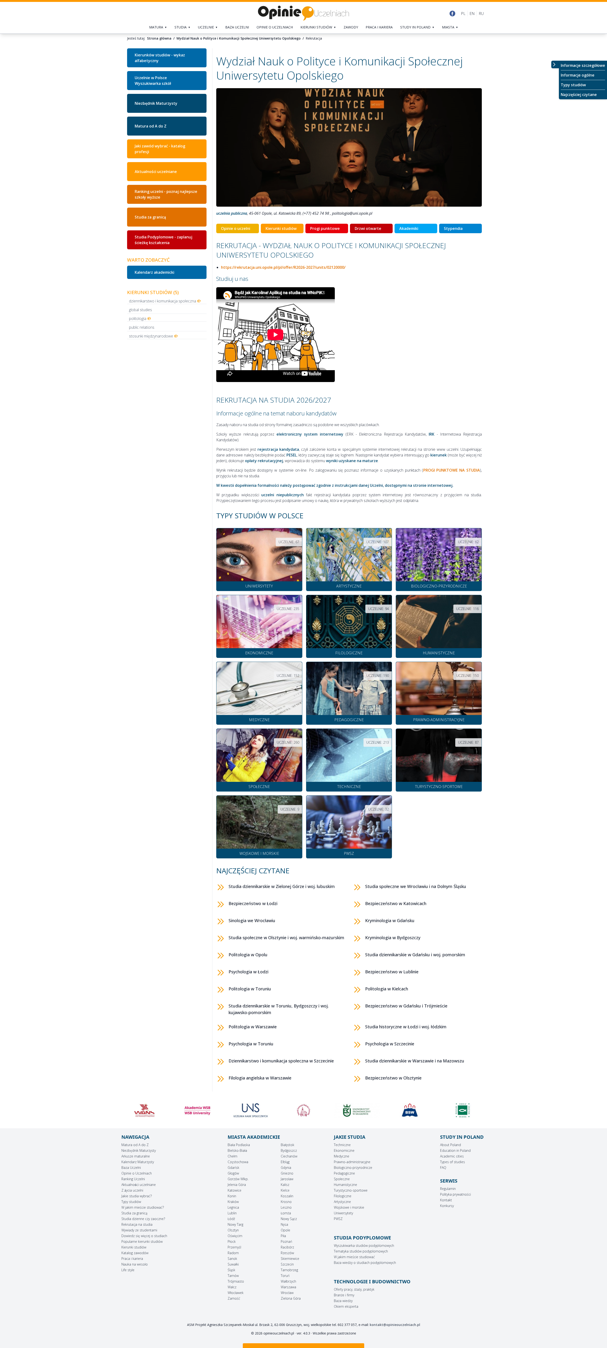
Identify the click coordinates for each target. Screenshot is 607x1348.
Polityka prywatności (455, 1194)
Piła (283, 1236)
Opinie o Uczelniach (136, 1173)
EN (472, 13)
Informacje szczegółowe (583, 65)
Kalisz (285, 1184)
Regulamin (448, 1188)
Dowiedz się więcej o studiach (144, 1236)
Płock (232, 1241)
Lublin (232, 1213)
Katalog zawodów (134, 1253)
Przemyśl (234, 1247)
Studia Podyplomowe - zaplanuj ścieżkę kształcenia (163, 239)
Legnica (233, 1207)
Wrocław (287, 1292)
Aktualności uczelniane (138, 1184)
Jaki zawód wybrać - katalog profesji (160, 148)
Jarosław (287, 1179)
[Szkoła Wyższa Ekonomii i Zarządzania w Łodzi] (410, 1110)
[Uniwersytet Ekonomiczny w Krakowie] (303, 1110)
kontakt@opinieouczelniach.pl (395, 1324)
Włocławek (236, 1292)
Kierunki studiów (316, 27)
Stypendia (453, 228)
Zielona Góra (291, 1298)
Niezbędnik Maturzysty (156, 103)
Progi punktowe (325, 228)
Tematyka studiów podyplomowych (361, 1251)
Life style (127, 1270)
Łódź (231, 1218)
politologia (137, 318)
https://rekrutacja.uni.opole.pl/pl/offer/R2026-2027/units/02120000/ (283, 267)
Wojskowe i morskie (349, 1207)
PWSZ (338, 1218)
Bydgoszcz (289, 1150)
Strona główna (159, 38)
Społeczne (342, 1179)
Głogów (233, 1173)
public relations (141, 327)
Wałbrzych (288, 1281)
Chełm (232, 1156)
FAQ (443, 1167)
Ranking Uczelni (133, 1179)
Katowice (234, 1190)
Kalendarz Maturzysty (137, 1162)
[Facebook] (452, 13)
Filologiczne (342, 1196)
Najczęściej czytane (579, 94)
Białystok (287, 1145)
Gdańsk (233, 1167)
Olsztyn (233, 1230)
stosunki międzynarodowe (151, 336)
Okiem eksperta (346, 1306)
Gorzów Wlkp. (238, 1179)
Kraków (233, 1201)
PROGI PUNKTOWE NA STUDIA (451, 470)
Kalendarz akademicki (154, 272)
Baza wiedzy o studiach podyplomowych (365, 1262)
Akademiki (408, 228)
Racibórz (287, 1247)
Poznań (286, 1241)
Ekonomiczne (344, 1150)
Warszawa (288, 1287)
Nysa (284, 1224)
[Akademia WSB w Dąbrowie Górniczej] (144, 1110)
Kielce (285, 1190)
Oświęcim (235, 1236)
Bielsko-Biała (237, 1150)
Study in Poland (415, 27)
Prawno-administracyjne (352, 1162)
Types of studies (452, 1162)
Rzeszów (287, 1253)
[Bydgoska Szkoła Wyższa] (357, 1110)
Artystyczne (342, 1201)
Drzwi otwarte (368, 228)
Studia (181, 27)
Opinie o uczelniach (275, 27)
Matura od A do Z (150, 126)
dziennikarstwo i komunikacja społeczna (162, 301)
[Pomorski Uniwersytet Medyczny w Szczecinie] (250, 1110)
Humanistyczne (345, 1184)
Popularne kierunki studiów (142, 1241)
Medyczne (341, 1156)
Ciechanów (289, 1156)
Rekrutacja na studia (136, 1224)
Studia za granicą (150, 217)
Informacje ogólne (577, 75)
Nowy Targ (235, 1224)
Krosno (286, 1201)
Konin (232, 1196)
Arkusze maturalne (135, 1156)
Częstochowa (238, 1162)
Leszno (286, 1207)
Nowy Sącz (289, 1218)
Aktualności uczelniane (156, 171)
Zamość (234, 1298)
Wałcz (232, 1287)
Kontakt (446, 1200)
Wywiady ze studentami (139, 1230)
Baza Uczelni (131, 1167)
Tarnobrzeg (289, 1270)
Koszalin (287, 1196)
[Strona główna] (303, 13)
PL (463, 13)
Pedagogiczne (344, 1173)
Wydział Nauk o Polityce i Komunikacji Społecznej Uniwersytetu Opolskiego (238, 38)
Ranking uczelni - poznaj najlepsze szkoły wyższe (166, 194)
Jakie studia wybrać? (136, 1196)
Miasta (448, 27)
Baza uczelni (237, 27)
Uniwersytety (343, 1213)
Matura (156, 27)
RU (481, 13)
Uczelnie (206, 27)
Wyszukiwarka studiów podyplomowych (364, 1245)
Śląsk (231, 1270)
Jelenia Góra (237, 1184)
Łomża (286, 1213)
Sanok (232, 1258)
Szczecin (287, 1264)
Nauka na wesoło (134, 1264)
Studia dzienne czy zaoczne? (143, 1218)
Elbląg (285, 1162)
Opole (285, 1230)
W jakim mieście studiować (354, 1257)
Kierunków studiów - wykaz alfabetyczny (160, 57)
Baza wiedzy (343, 1300)
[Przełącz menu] (555, 64)
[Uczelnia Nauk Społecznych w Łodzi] (198, 1110)
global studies (140, 309)
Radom (233, 1253)
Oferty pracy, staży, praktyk (354, 1289)
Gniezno (287, 1173)
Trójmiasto (236, 1281)
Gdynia (286, 1167)
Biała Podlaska (239, 1145)
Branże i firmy (344, 1295)
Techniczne (342, 1145)
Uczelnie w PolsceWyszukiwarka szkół (153, 80)
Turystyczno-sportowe (351, 1190)
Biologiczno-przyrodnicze (353, 1167)
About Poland (450, 1145)
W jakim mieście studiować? (142, 1207)
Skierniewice (290, 1258)
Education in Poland (455, 1150)
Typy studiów (573, 84)
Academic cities (452, 1156)
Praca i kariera (379, 27)
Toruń (285, 1275)
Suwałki (233, 1264)
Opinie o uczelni (235, 228)
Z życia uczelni (132, 1190)
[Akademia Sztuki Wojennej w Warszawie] (463, 1110)
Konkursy (447, 1205)
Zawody (351, 27)
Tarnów (233, 1275)
